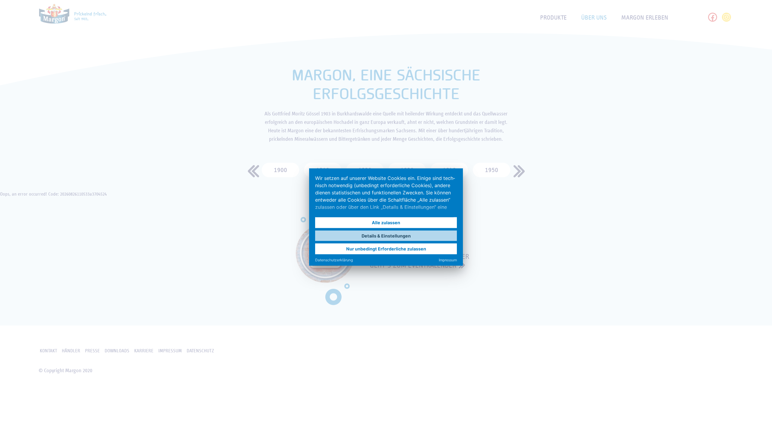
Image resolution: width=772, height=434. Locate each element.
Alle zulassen (386, 222)
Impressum (448, 259)
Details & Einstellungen (386, 235)
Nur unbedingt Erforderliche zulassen (386, 248)
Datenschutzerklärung (334, 259)
